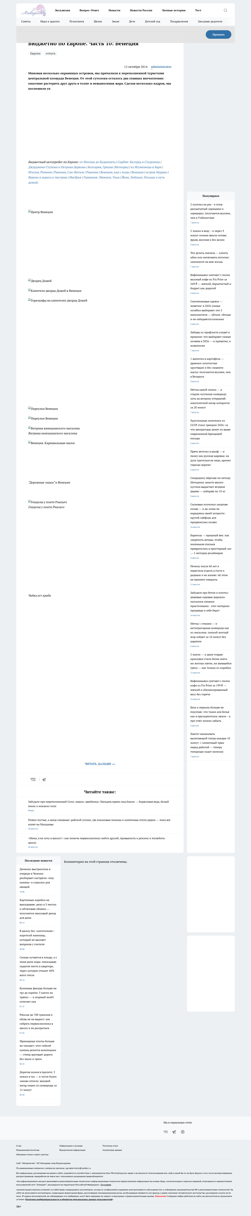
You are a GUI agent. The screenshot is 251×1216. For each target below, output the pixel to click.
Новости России (141, 10)
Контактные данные (112, 1150)
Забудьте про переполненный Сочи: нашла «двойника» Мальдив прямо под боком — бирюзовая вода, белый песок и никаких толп (98, 806)
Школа (98, 21)
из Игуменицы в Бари (145, 167)
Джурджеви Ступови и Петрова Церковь (57, 167)
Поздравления (179, 21)
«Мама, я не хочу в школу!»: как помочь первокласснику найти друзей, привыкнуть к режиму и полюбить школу (96, 842)
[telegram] (45, 779)
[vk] (33, 779)
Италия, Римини (40, 172)
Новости (114, 10)
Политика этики (110, 1145)
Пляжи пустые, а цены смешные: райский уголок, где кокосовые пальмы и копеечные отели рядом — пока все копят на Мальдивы (99, 824)
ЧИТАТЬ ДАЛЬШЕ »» (100, 764)
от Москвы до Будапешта (97, 162)
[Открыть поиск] (225, 10)
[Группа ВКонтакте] (165, 1131)
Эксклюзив (62, 10)
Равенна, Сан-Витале (69, 172)
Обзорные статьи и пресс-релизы (32, 1154)
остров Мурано (156, 172)
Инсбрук (75, 177)
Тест (198, 10)
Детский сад (152, 21)
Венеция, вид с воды (114, 172)
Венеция (137, 172)
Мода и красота (50, 21)
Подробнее (106, 1184)
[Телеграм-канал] (174, 1131)
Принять (219, 34)
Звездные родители (210, 21)
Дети (132, 21)
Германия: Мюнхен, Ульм (101, 177)
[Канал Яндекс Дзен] (182, 1131)
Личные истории (174, 10)
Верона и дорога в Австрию (47, 177)
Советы (25, 21)
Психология (76, 21)
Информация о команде (70, 1145)
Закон (115, 21)
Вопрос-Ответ (89, 10)
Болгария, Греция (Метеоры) (108, 167)
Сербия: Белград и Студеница (138, 162)
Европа (35, 53)
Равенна (92, 172)
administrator (161, 67)
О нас (19, 1145)
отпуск (50, 53)
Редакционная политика (27, 1150)
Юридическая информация (72, 1150)
